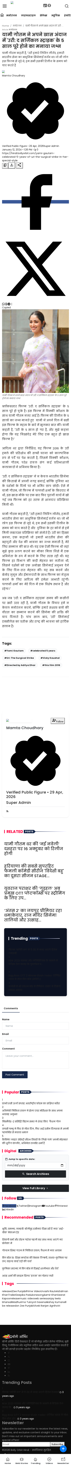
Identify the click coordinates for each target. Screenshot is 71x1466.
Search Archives (35, 1174)
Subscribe (57, 1444)
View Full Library (35, 1188)
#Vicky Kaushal (50, 658)
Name (5, 1019)
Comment (8, 1048)
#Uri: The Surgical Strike (19, 658)
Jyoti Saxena (38, 1302)
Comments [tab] (11, 1008)
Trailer (12, 1295)
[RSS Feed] (7, 811)
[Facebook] (9, 1353)
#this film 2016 (51, 665)
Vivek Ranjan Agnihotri (47, 1305)
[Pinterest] (9, 1368)
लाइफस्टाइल (28, 15)
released (7, 1291)
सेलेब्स (43, 15)
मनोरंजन (11, 15)
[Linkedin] (9, 1372)
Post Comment (15, 1074)
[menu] (4, 6)
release (15, 1298)
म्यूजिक (55, 15)
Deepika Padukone (27, 1295)
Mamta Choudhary (13, 75)
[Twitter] (9, 1356)
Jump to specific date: (20, 1159)
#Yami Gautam (14, 650)
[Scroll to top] (63, 1448)
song (41, 1295)
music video (26, 1298)
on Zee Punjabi (25, 1305)
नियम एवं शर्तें (15, 1453)
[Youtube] (9, 1364)
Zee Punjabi (19, 1291)
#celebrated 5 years (42, 650)
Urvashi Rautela (49, 1291)
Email (5, 1034)
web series (40, 1298)
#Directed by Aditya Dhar (20, 665)
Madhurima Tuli (21, 1302)
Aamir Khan (50, 1295)
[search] (66, 6)
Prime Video (33, 1291)
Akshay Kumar (54, 1302)
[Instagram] (9, 1360)
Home (5, 25)
